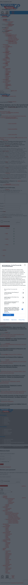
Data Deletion (6, 319)
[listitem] (14, 290)
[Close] (25, 265)
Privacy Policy (22, 319)
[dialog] (14, 292)
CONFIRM (8, 314)
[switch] (23, 292)
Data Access (14, 319)
